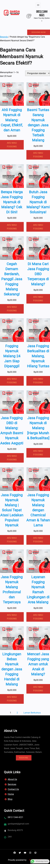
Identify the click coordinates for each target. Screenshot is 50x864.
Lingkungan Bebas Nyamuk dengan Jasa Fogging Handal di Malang (11, 669)
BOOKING (23, 758)
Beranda (4, 37)
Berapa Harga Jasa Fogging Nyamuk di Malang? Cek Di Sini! (12, 202)
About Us (12, 779)
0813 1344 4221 (41, 13)
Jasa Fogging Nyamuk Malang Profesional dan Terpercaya (12, 589)
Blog (10, 799)
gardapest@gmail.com (18, 823)
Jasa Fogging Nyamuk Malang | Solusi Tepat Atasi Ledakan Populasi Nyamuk (11, 510)
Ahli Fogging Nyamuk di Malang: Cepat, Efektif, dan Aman (12, 120)
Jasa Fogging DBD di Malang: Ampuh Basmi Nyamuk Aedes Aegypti (11, 430)
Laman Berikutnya (32, 712)
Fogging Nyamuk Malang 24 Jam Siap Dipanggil (11, 356)
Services (12, 784)
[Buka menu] (38, 5)
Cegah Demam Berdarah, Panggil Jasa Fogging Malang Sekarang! (11, 279)
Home (11, 794)
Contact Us (13, 789)
